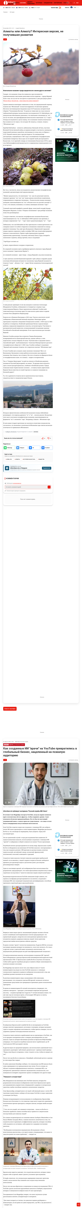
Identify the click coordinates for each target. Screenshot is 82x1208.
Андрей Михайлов (20, 28)
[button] (72, 7)
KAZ (77, 2)
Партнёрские (58, 2)
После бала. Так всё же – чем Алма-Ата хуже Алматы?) (21, 101)
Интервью (39, 2)
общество (41, 459)
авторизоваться (17, 483)
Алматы (17, 459)
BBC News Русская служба (21, 741)
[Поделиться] (78, 1204)
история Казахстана (29, 459)
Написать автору (74, 39)
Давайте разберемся (30, 2)
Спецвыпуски (48, 2)
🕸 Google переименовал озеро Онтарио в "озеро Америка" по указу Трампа (67, 121)
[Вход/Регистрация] (74, 3)
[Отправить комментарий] (49, 487)
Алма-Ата (9, 459)
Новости (16, 2)
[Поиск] (70, 3)
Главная (5, 12)
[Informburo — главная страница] (10, 3)
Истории (23, 2)
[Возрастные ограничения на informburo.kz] (67, 3)
